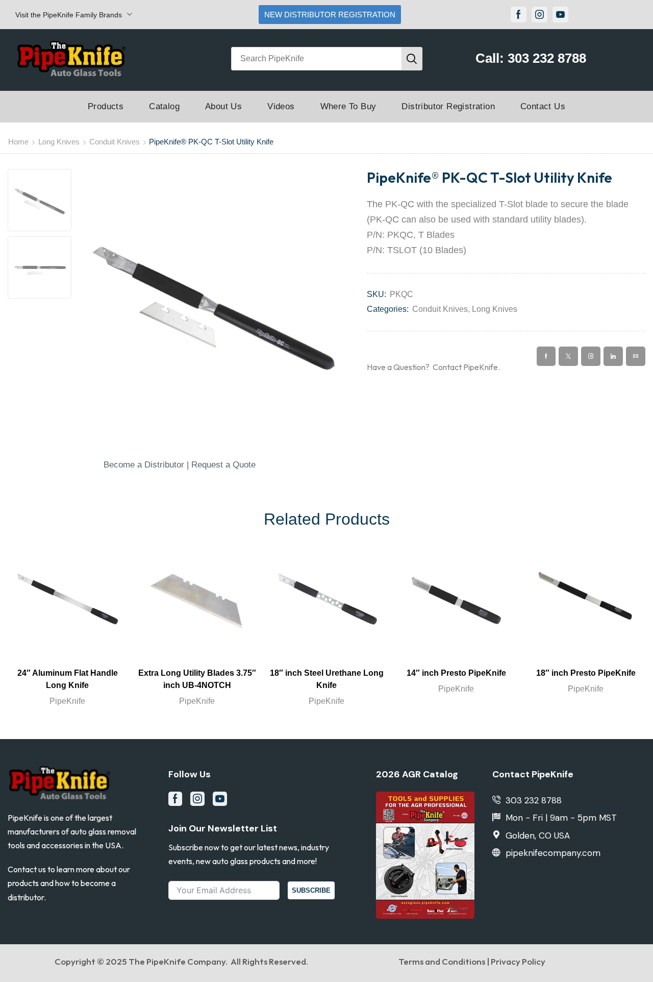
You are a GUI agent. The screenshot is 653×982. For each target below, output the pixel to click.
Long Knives (59, 141)
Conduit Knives (114, 141)
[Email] (635, 356)
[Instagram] (539, 14)
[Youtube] (560, 14)
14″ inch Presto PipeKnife (456, 673)
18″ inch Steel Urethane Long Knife (327, 679)
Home (18, 141)
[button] (179, 464)
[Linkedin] (613, 356)
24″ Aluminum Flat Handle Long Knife (67, 679)
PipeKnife (67, 701)
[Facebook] (518, 14)
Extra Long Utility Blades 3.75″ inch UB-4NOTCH (197, 679)
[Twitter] (568, 356)
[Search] (411, 58)
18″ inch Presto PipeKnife (586, 673)
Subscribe (311, 890)
